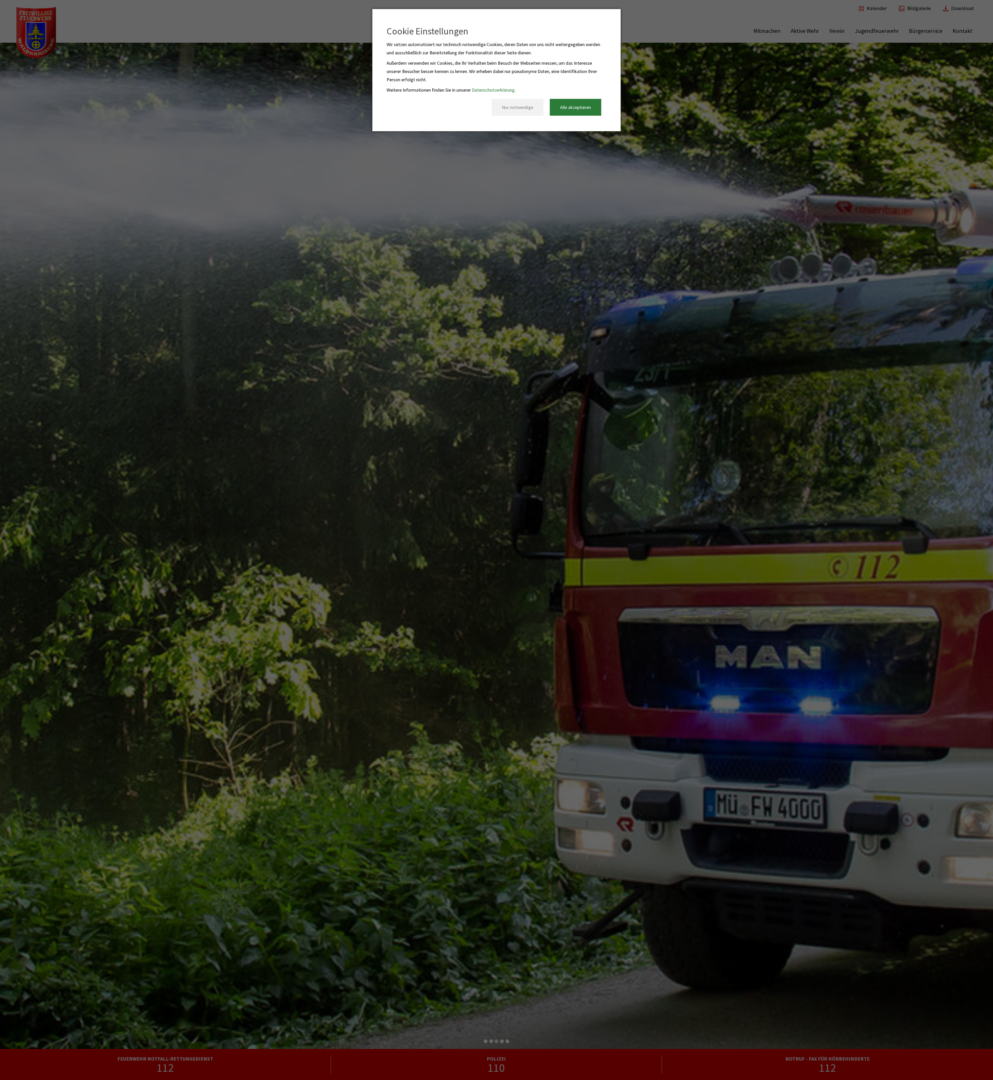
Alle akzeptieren (575, 107)
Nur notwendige (517, 107)
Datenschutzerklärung (493, 90)
